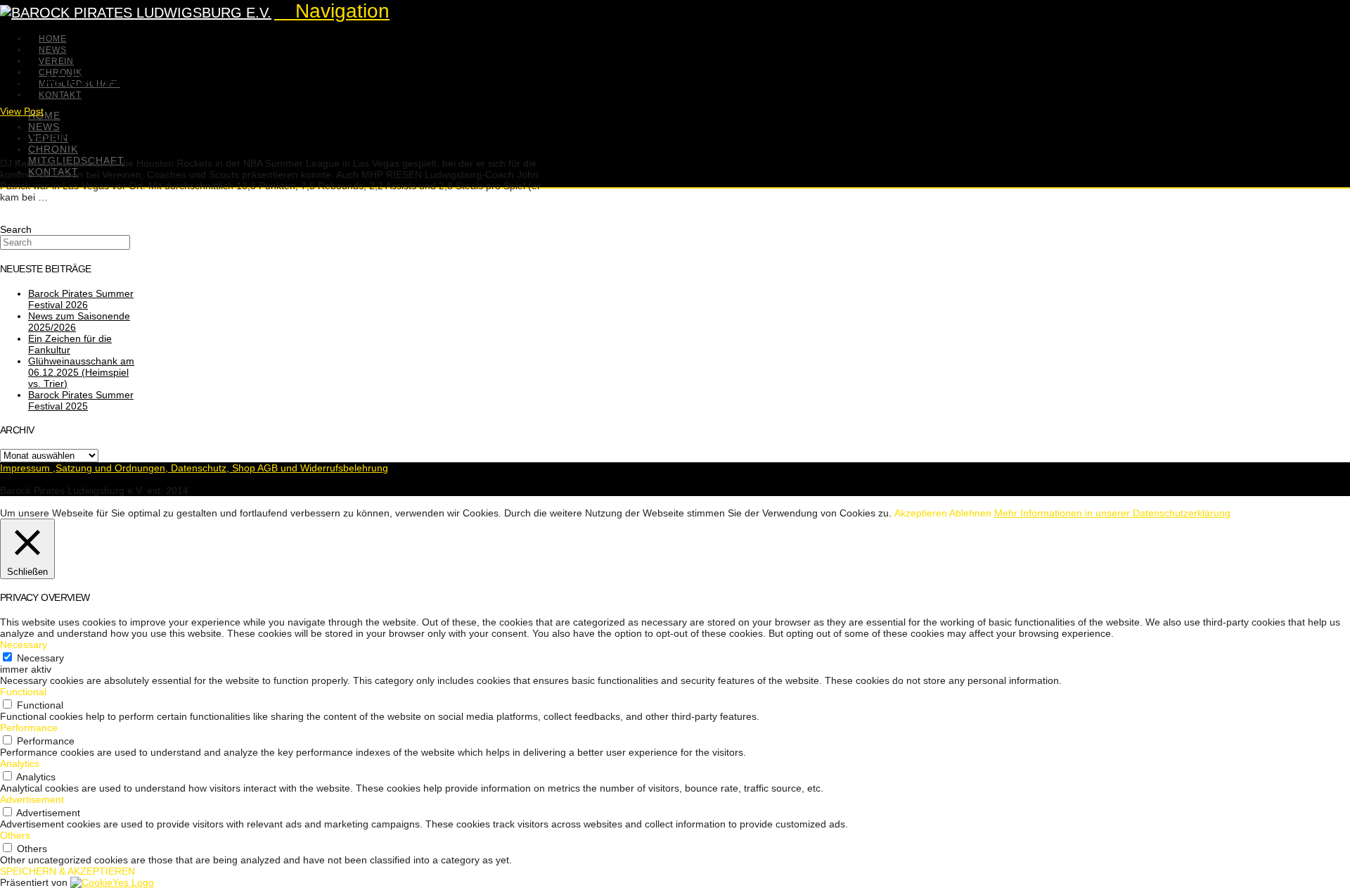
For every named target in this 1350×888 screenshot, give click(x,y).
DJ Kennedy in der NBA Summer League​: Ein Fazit (188, 137)
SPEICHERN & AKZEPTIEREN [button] (67, 871)
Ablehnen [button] (970, 513)
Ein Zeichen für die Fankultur (70, 344)
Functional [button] (23, 691)
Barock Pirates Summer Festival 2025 (81, 400)
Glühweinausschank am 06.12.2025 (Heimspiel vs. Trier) (81, 372)
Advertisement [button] (32, 799)
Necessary (40, 658)
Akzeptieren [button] (920, 513)
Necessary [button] (23, 644)
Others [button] (15, 835)
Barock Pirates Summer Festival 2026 (81, 299)
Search (16, 229)
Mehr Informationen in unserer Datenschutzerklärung (1112, 513)
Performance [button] (29, 727)
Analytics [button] (19, 763)
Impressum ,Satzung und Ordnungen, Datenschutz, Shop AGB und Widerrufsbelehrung (194, 468)
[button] (332, 11)
